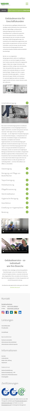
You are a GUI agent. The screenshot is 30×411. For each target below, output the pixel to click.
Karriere (4, 356)
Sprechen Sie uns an (15, 287)
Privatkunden (5, 328)
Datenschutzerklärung (7, 370)
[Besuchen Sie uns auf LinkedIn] (19, 312)
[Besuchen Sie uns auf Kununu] (15, 312)
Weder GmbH (5, 4)
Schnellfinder (5, 332)
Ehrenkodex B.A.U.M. (6, 405)
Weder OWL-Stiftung (7, 360)
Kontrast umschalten (7, 340)
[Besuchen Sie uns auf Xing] (11, 312)
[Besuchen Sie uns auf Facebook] (7, 312)
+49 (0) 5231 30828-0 (12, 306)
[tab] (15, 103)
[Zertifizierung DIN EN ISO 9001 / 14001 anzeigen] (6, 392)
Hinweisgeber (5, 377)
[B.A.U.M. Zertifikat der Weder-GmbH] (22, 392)
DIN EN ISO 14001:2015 (7, 403)
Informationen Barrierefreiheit (9, 342)
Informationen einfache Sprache (9, 344)
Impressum (4, 362)
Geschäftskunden (6, 326)
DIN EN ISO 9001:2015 (21, 401)
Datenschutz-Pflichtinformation (9, 374)
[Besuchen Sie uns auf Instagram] (3, 312)
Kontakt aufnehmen (7, 304)
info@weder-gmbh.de (13, 308)
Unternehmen (5, 358)
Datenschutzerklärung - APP (8, 372)
